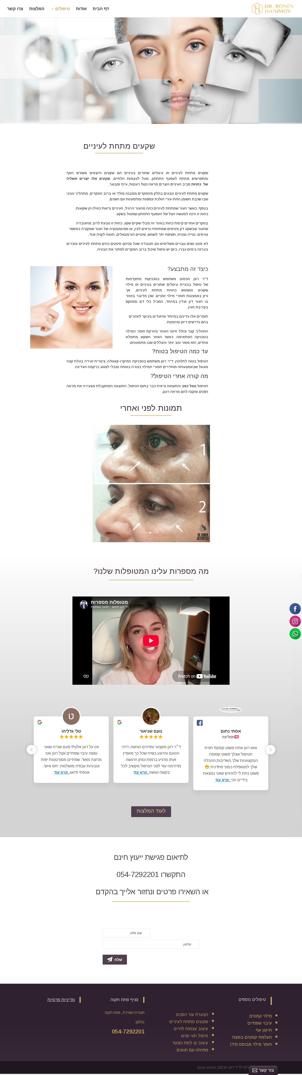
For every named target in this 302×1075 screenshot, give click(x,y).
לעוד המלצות (151, 844)
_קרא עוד (223, 813)
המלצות (36, 9)
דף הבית (101, 9)
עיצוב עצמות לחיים (191, 1062)
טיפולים (62, 9)
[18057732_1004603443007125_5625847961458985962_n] (151, 574)
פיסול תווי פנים (194, 1069)
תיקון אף (264, 1063)
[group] (230, 787)
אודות (81, 9)
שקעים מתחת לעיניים (188, 1055)
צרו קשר (15, 9)
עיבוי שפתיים (259, 1056)
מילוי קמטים (260, 1049)
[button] (270, 783)
